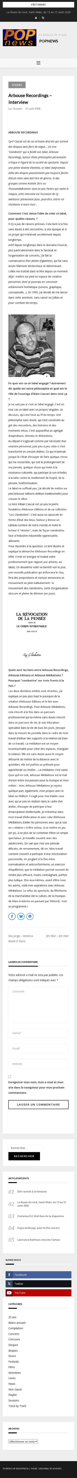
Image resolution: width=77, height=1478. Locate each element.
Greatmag (43, 1468)
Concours (14, 1339)
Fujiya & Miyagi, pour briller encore (38, 1228)
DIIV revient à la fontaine (32, 1191)
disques (17, 84)
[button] (36, 18)
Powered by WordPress (15, 1468)
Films (11, 1367)
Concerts (13, 1334)
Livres (12, 1378)
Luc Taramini (15, 108)
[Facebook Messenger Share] (29, 916)
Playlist (12, 1395)
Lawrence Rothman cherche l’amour (38, 1239)
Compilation (15, 1328)
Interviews (14, 1372)
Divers (12, 1356)
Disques (13, 1345)
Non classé (15, 1389)
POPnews (48, 41)
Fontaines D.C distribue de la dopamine (40, 1216)
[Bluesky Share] (20, 916)
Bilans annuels (17, 1323)
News (11, 1383)
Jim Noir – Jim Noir (57, 936)
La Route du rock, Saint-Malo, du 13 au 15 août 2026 (39, 12)
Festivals (13, 1361)
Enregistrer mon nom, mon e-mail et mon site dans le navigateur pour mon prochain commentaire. (36, 1087)
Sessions (13, 1400)
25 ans (12, 1317)
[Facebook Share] (12, 916)
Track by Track (17, 1406)
